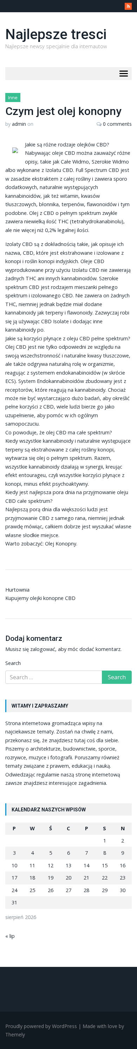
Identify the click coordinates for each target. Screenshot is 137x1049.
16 (122, 865)
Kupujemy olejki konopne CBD (40, 598)
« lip (10, 936)
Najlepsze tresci (55, 34)
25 (32, 890)
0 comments (117, 124)
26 (50, 890)
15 (104, 865)
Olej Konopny (60, 543)
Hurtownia (17, 589)
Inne (13, 97)
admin (19, 124)
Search (13, 663)
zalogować (42, 649)
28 (86, 890)
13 (68, 865)
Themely (15, 1034)
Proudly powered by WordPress (41, 1026)
